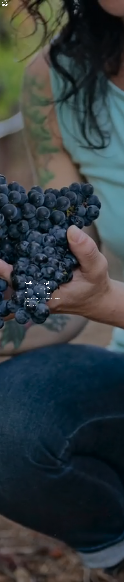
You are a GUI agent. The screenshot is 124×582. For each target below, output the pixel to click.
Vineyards (65, 3)
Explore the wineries (31, 305)
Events (51, 3)
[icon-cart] (121, 3)
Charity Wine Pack (80, 3)
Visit (45, 3)
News (71, 3)
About (40, 3)
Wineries (58, 3)
